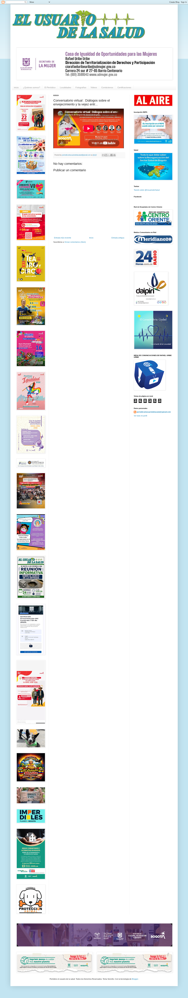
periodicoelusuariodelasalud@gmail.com (154, 412)
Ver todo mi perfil (140, 416)
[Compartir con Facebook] (111, 155)
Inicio (91, 238)
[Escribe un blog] (106, 155)
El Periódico (50, 87)
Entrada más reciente (62, 238)
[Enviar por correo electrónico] (103, 155)
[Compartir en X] (108, 155)
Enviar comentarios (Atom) (75, 242)
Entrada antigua (117, 238)
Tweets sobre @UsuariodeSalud (147, 190)
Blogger (135, 979)
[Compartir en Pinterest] (114, 155)
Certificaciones (124, 87)
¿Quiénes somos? (31, 87)
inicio (16, 87)
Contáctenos (107, 87)
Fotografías (80, 87)
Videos (94, 87)
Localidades (65, 87)
